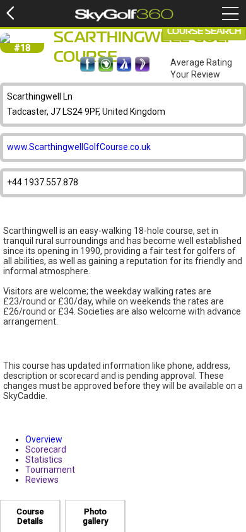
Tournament (50, 470)
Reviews (42, 480)
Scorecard (45, 449)
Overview (43, 439)
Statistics (43, 459)
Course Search (204, 31)
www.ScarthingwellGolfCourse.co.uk (79, 147)
